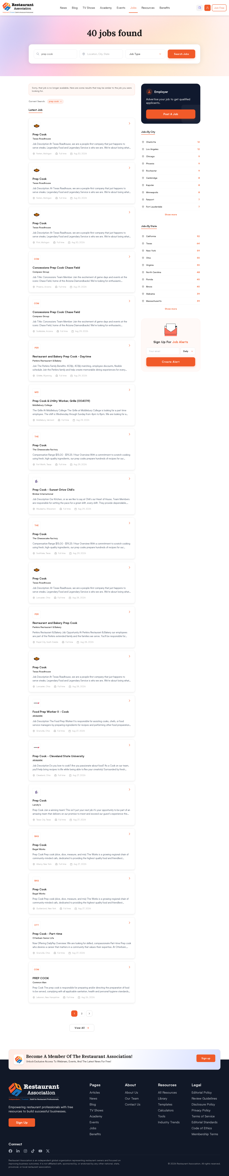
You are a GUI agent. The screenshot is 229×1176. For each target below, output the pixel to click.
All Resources (167, 1092)
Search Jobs (181, 54)
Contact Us (132, 1104)
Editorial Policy (202, 1092)
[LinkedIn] (18, 1151)
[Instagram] (25, 1151)
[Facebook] (10, 1151)
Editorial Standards (204, 1122)
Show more (171, 214)
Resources (148, 7)
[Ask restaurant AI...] (199, 7)
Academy (106, 7)
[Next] (89, 1013)
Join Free (219, 7)
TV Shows (89, 7)
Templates (165, 1104)
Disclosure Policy (203, 1104)
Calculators (166, 1110)
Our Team (132, 1098)
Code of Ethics (202, 1128)
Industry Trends (169, 1122)
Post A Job (170, 114)
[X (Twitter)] (48, 1151)
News (63, 7)
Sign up (205, 1058)
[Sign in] (207, 8)
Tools (161, 1116)
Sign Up (22, 1122)
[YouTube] (40, 1151)
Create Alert (171, 361)
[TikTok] (33, 1151)
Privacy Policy (201, 1110)
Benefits (165, 7)
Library (162, 1098)
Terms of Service (203, 1116)
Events (121, 7)
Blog (75, 7)
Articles (95, 1092)
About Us (131, 1092)
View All (80, 1027)
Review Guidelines (204, 1098)
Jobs (133, 7)
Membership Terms (205, 1134)
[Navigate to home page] (18, 8)
